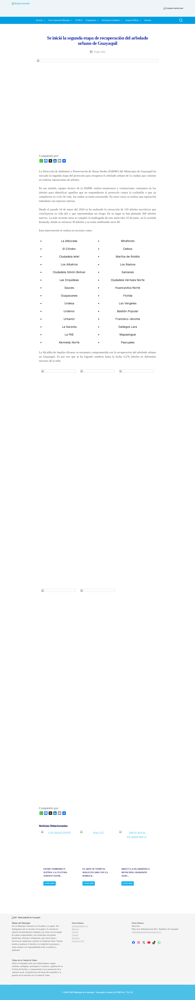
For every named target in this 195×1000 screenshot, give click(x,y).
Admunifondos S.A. (80, 926)
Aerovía (75, 932)
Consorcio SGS (78, 941)
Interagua (75, 938)
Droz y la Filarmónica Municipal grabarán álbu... (135, 872)
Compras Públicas (131, 20)
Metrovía (75, 929)
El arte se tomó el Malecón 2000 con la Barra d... (95, 872)
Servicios (39, 20)
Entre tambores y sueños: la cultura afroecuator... (55, 872)
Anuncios (147, 20)
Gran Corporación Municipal (59, 20)
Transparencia (91, 20)
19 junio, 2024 (99, 52)
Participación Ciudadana (111, 20)
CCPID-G (79, 20)
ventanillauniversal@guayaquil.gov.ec (146, 932)
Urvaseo (75, 935)
